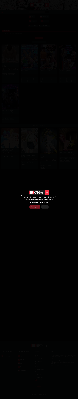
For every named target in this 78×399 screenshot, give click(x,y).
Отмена (45, 207)
